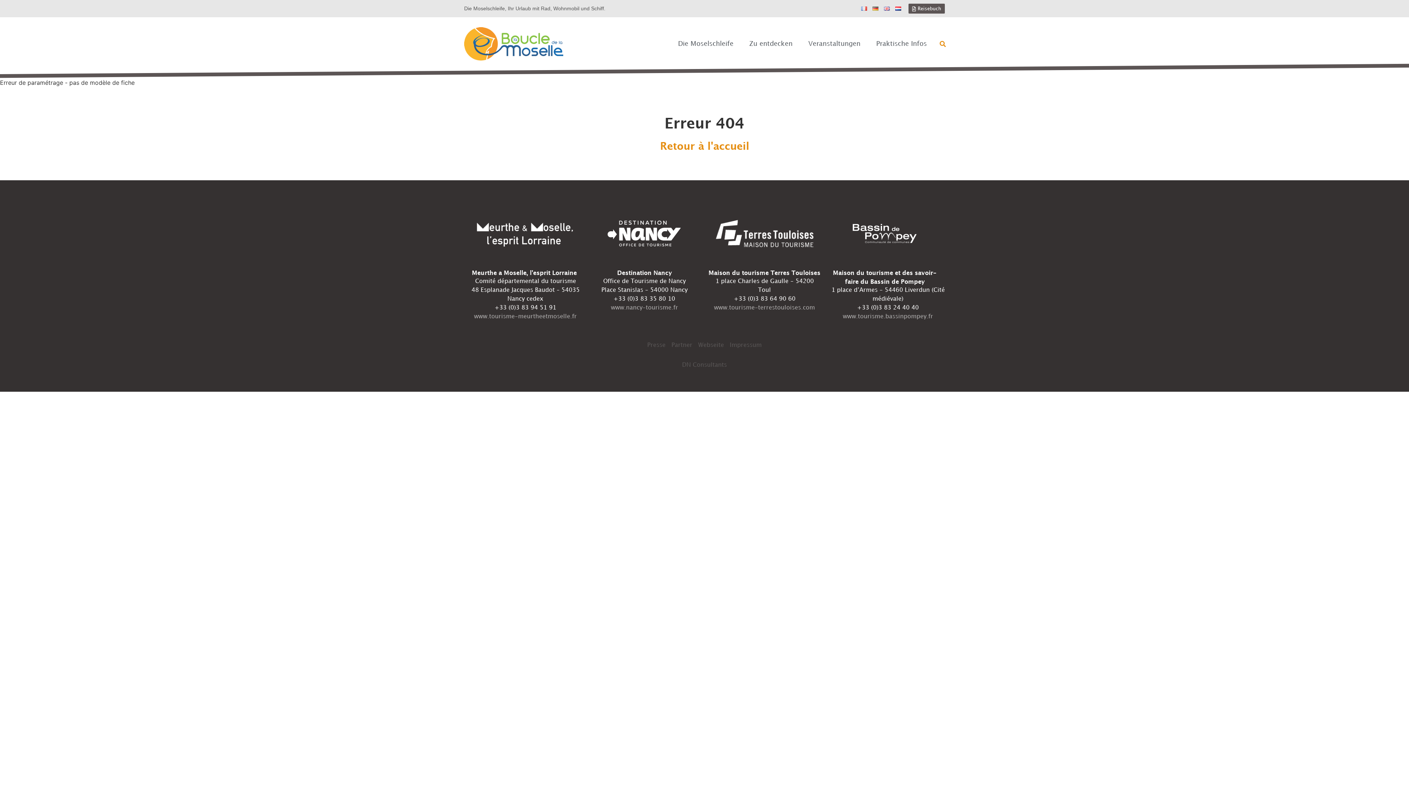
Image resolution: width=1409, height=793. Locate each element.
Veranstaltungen (834, 44)
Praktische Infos (901, 44)
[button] (943, 44)
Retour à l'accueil (704, 147)
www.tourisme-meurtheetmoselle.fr (525, 316)
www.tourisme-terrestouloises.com (764, 308)
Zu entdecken (771, 44)
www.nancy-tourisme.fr (644, 308)
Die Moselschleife (705, 44)
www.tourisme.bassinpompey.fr (888, 316)
